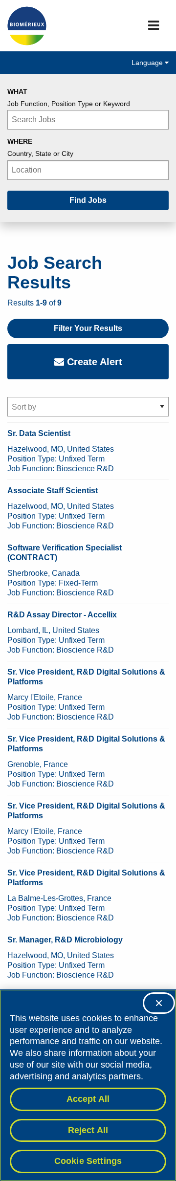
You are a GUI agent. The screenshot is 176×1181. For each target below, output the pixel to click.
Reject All (88, 1130)
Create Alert (93, 361)
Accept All (88, 1099)
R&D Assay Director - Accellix (62, 615)
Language (148, 62)
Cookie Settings (88, 1161)
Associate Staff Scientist (52, 490)
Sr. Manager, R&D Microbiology (65, 940)
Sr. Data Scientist (38, 433)
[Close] (159, 1003)
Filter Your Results (88, 328)
